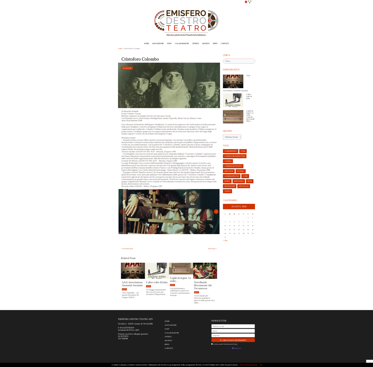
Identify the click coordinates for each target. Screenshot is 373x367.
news (249, 181)
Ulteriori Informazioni (248, 365)
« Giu (225, 240)
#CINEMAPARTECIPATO (233, 166)
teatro (227, 191)
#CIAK (243, 151)
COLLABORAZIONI (182, 43)
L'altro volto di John (157, 282)
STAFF (169, 43)
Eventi (227, 181)
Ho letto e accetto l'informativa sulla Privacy (225, 344)
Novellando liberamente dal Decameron (203, 285)
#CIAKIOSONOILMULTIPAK (234, 156)
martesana (239, 181)
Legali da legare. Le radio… (180, 279)
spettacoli (243, 186)
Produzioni (126, 68)
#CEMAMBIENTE (230, 151)
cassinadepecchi (231, 176)
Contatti (225, 43)
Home (146, 43)
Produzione (229, 186)
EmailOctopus (237, 348)
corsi (245, 176)
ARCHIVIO (206, 43)
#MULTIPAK (228, 171)
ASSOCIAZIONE (158, 43)
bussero (240, 171)
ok (261, 365)
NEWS (215, 43)
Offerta (195, 43)
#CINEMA (227, 161)
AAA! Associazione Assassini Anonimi (132, 284)
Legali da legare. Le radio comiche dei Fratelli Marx (250, 116)
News (124, 289)
